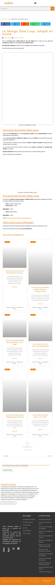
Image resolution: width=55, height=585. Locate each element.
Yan (49, 581)
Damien (45, 581)
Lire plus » (14, 287)
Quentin (50, 580)
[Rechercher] (52, 8)
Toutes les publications (8, 502)
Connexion (50, 456)
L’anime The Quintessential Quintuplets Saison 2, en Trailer (15, 342)
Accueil (2, 19)
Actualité (7, 19)
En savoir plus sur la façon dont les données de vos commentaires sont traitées (26, 466)
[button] (35, 3)
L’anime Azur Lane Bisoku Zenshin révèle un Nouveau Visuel (40, 289)
